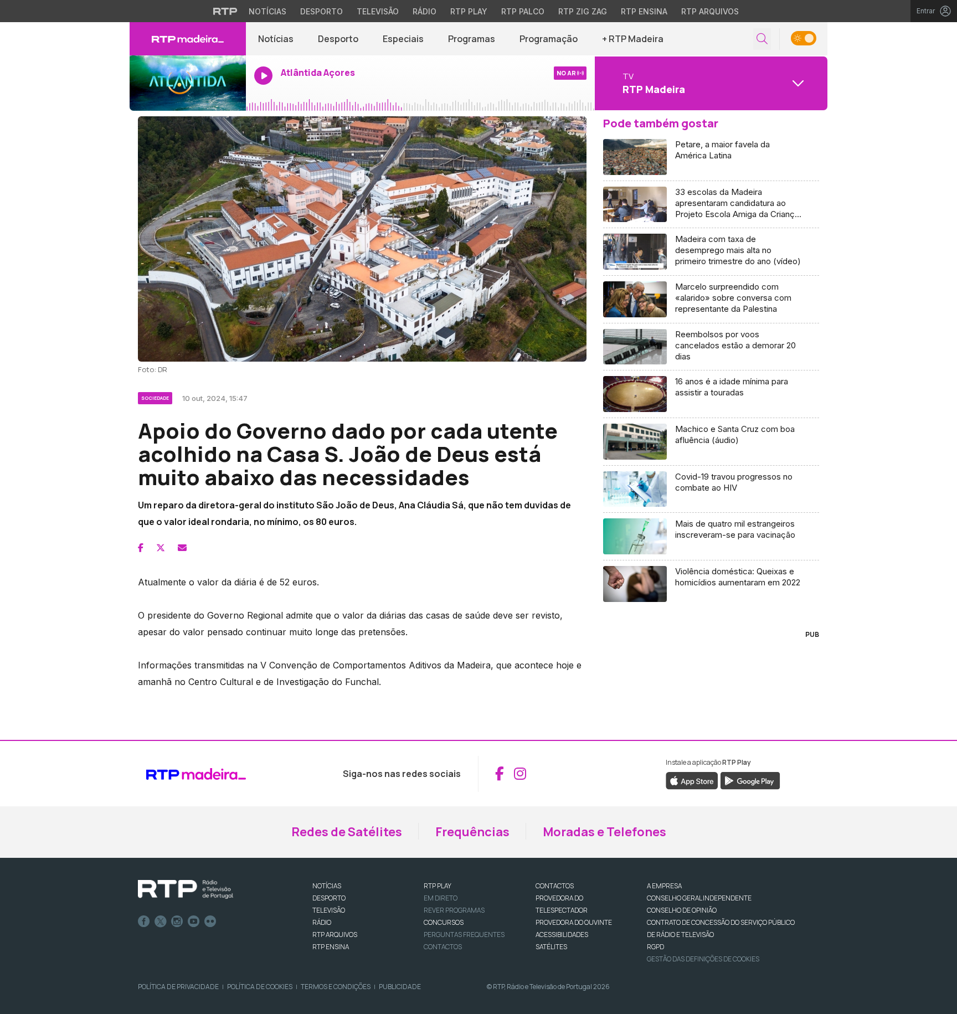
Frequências (472, 831)
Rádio (424, 11)
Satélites (551, 946)
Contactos (443, 946)
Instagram (177, 921)
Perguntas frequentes (464, 934)
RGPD (655, 946)
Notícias (267, 11)
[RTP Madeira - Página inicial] (188, 38)
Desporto (321, 11)
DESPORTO (329, 898)
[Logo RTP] (185, 889)
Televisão (378, 11)
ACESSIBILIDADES (562, 934)
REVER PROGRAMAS (454, 910)
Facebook (144, 921)
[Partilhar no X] (160, 548)
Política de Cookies (259, 986)
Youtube (194, 921)
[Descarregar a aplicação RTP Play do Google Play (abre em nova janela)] (750, 780)
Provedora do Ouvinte (574, 922)
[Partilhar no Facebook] (140, 548)
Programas (471, 39)
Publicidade (400, 986)
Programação (548, 39)
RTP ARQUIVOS (334, 934)
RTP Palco (522, 11)
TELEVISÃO (328, 910)
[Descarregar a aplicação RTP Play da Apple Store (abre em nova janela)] (692, 780)
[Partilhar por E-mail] (182, 548)
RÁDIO (321, 922)
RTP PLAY (437, 886)
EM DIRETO (440, 898)
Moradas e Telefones (604, 831)
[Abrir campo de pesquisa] (762, 39)
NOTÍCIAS (326, 886)
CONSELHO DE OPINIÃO (682, 910)
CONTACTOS (555, 886)
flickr (210, 921)
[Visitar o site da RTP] (225, 11)
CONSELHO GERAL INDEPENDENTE (699, 898)
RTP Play (468, 11)
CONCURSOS (444, 922)
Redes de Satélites (346, 831)
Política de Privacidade (178, 986)
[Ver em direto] (188, 83)
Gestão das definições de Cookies (703, 959)
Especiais (403, 39)
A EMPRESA (664, 886)
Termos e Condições (336, 986)
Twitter (161, 921)
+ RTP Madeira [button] (632, 39)
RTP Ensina (644, 11)
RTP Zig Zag (582, 11)
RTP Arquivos (710, 11)
